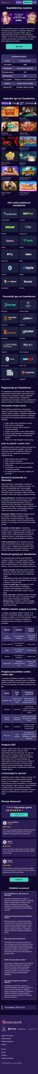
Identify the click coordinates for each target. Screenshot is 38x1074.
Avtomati (31, 103)
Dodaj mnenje (19, 814)
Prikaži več (19, 879)
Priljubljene (5, 103)
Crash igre (22, 103)
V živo (14, 103)
